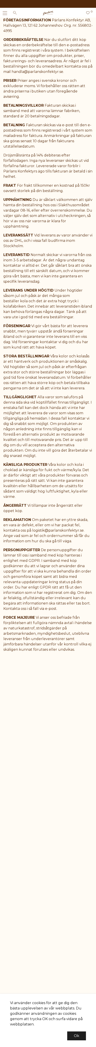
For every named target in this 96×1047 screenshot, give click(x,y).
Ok (76, 1036)
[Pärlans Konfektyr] (48, 12)
